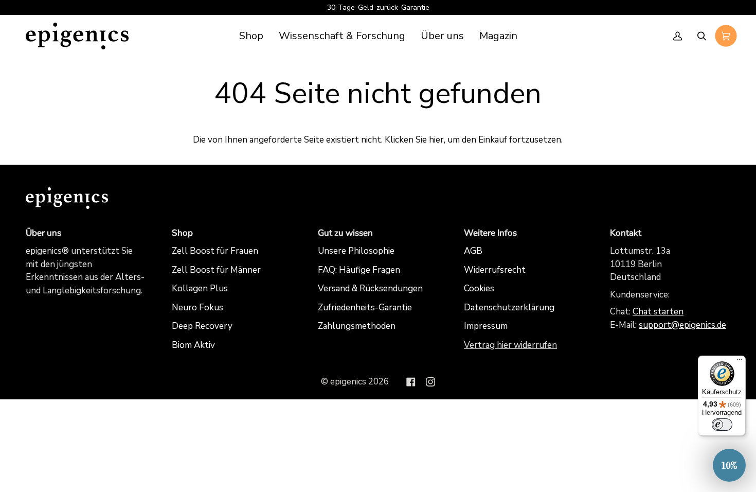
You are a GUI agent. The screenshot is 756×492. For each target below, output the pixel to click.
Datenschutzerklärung (509, 307)
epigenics (348, 382)
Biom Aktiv (193, 345)
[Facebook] (411, 381)
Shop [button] (182, 233)
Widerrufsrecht (495, 270)
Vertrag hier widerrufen (510, 345)
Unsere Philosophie (356, 251)
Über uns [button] (43, 233)
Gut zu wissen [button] (345, 233)
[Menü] (739, 362)
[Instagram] (430, 381)
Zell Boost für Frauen (215, 251)
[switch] (722, 424)
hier (436, 140)
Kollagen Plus (200, 288)
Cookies (479, 288)
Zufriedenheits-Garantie (365, 307)
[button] (342, 36)
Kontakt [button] (625, 233)
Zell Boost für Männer (216, 270)
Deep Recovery (202, 326)
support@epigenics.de (682, 325)
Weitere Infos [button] (490, 233)
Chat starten (658, 312)
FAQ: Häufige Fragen (359, 270)
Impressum (486, 326)
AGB (473, 251)
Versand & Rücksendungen (370, 288)
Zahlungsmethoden (356, 326)
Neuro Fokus (197, 307)
